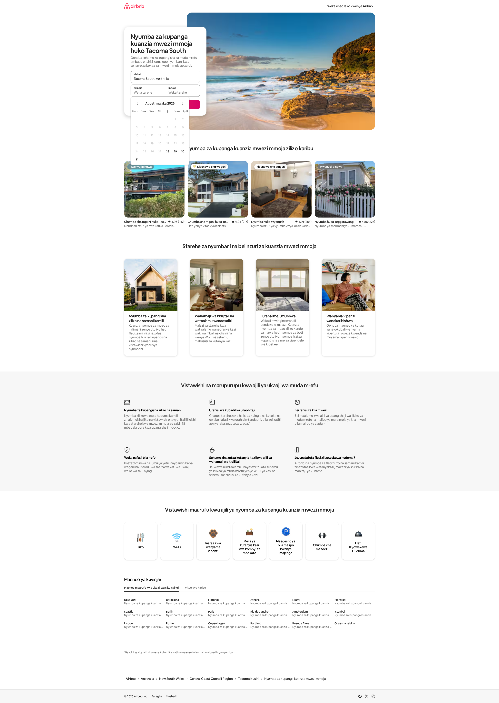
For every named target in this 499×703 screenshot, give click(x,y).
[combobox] (165, 78)
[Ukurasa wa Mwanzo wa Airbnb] (134, 6)
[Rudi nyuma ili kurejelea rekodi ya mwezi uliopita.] (137, 103)
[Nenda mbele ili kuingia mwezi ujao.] (182, 103)
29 (175, 151)
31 (136, 159)
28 (167, 151)
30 (183, 151)
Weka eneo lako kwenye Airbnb (350, 6)
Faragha (157, 696)
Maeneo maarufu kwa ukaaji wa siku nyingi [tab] (151, 587)
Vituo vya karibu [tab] (195, 587)
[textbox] (148, 92)
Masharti (171, 696)
